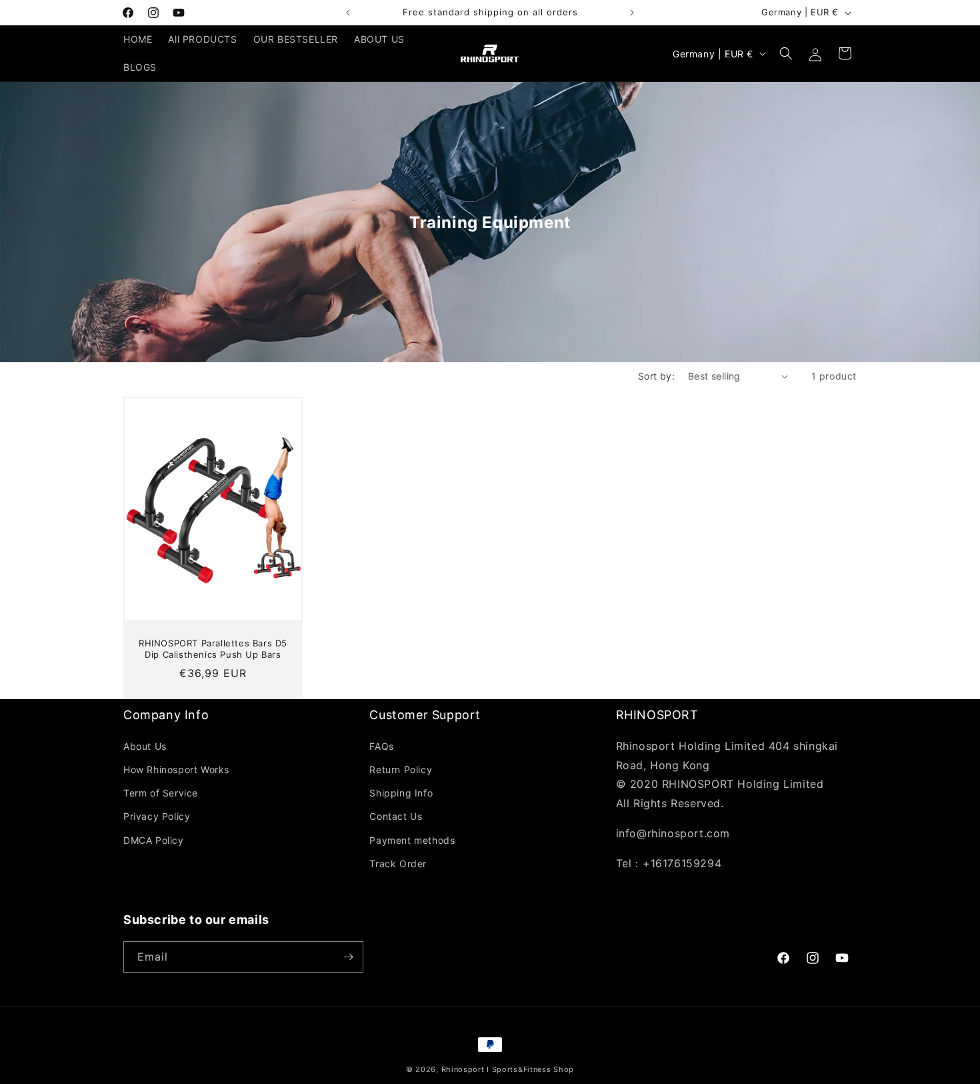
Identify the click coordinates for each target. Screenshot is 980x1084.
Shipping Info (401, 792)
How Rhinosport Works (176, 769)
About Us (145, 746)
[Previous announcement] (348, 12)
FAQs (381, 746)
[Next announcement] (632, 12)
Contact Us (395, 816)
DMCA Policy (153, 840)
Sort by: (656, 376)
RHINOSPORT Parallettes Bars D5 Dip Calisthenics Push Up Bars (213, 649)
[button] (786, 53)
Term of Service (160, 792)
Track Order (398, 863)
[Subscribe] (348, 957)
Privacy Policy (156, 816)
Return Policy (400, 769)
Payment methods (412, 840)
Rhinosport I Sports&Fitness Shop (507, 1069)
